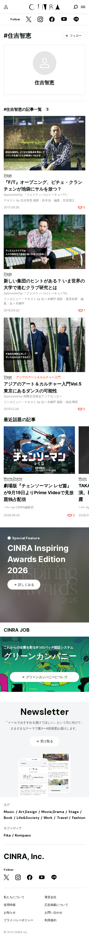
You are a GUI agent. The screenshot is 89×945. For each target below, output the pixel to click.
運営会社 (50, 897)
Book (8, 817)
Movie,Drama (52, 811)
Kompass (23, 835)
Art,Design (28, 811)
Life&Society (28, 817)
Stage (73, 811)
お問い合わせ (53, 912)
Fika (7, 835)
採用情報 (10, 905)
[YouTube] (64, 19)
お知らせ (10, 912)
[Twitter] (28, 20)
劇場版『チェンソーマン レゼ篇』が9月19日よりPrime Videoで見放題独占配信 (39, 492)
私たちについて (14, 897)
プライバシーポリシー (18, 920)
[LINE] (76, 20)
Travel (62, 817)
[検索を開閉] (75, 7)
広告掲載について (56, 905)
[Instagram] (40, 20)
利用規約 (50, 920)
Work (48, 817)
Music (9, 811)
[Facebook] (52, 20)
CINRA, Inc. (24, 856)
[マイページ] (6, 7)
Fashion (78, 817)
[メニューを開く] (83, 7)
